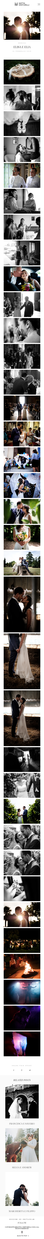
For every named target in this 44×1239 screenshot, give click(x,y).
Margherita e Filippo (22, 1192)
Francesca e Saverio (22, 1104)
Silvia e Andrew (22, 1148)
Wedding (22, 43)
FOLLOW (22, 1222)
